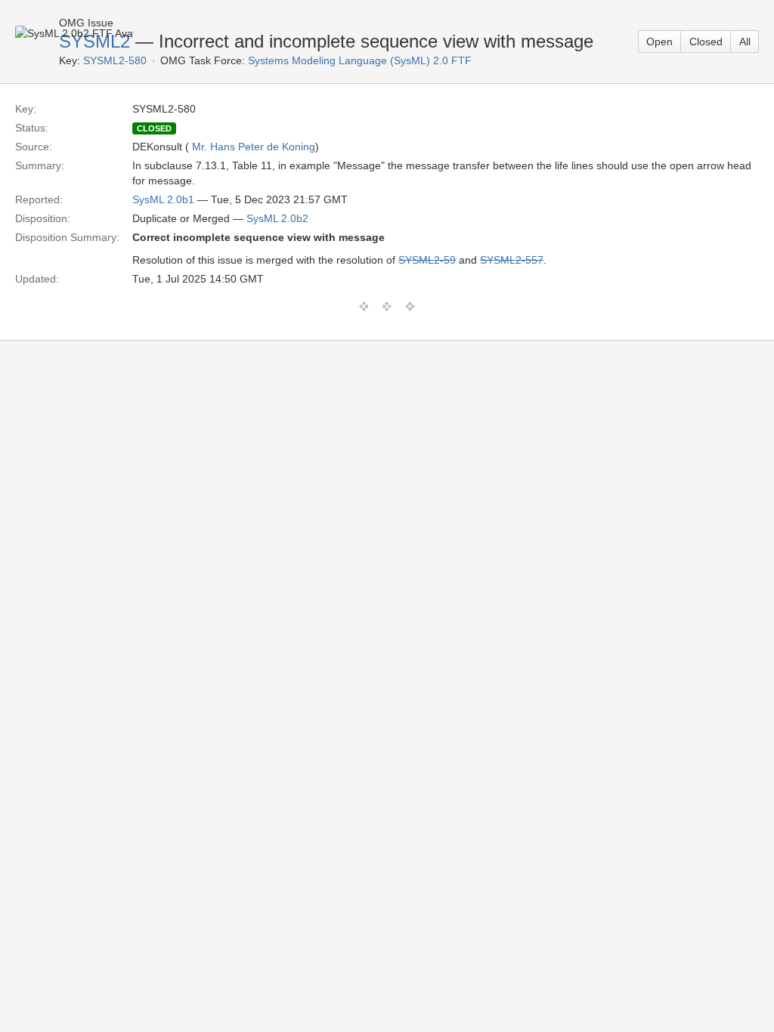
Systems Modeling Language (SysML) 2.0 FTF (360, 60)
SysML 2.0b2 (277, 218)
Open (659, 42)
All (745, 42)
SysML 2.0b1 (163, 199)
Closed (706, 42)
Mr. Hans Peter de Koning (253, 147)
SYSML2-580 (115, 60)
